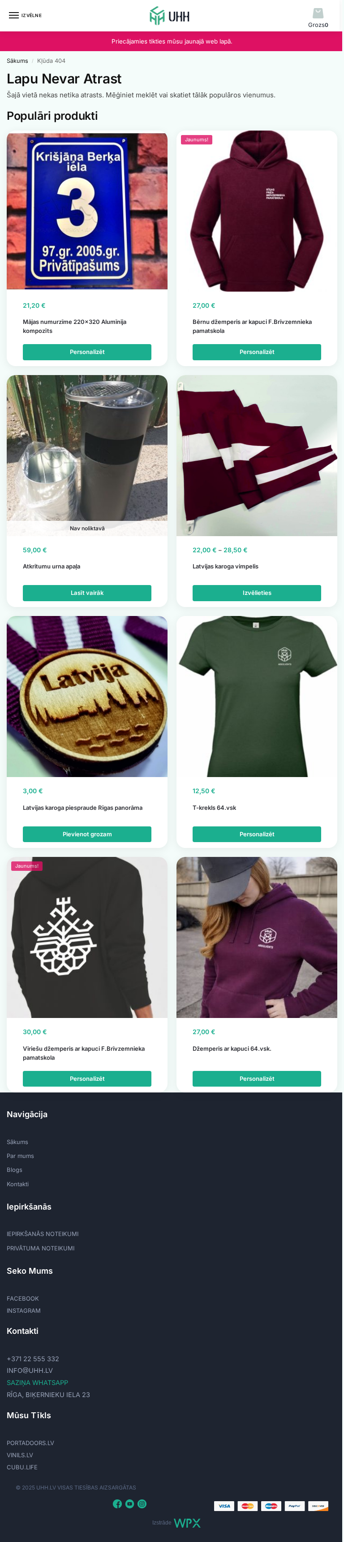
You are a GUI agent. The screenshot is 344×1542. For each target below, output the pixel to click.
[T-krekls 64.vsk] (256, 696)
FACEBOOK (23, 1298)
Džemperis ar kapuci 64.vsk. (232, 1048)
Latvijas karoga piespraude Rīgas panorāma (82, 807)
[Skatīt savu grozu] (318, 13)
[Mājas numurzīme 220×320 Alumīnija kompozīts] (87, 211)
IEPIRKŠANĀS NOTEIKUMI (42, 1233)
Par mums (20, 1155)
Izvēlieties (257, 592)
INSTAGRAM (24, 1310)
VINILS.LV (20, 1455)
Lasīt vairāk (87, 592)
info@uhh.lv (30, 1371)
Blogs (14, 1169)
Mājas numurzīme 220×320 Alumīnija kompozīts (74, 326)
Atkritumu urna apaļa (51, 566)
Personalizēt (87, 351)
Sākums (17, 60)
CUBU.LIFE (22, 1467)
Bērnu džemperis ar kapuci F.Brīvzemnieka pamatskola (252, 326)
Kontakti (18, 1184)
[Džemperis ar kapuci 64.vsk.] (256, 937)
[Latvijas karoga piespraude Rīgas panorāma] (87, 696)
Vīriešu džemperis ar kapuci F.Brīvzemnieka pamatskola (84, 1053)
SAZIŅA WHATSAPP (37, 1383)
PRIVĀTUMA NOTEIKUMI (40, 1248)
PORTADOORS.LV (30, 1442)
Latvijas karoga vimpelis (225, 566)
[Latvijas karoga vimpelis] (256, 455)
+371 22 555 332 (33, 1359)
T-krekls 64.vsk (214, 807)
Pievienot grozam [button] (87, 834)
